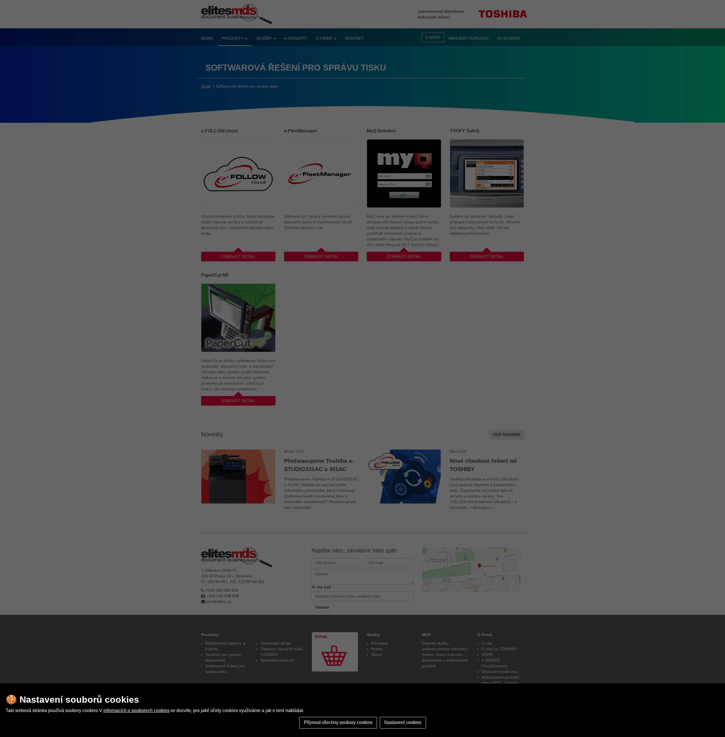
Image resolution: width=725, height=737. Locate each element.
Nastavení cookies (402, 722)
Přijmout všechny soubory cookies (338, 722)
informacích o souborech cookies (136, 710)
